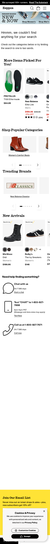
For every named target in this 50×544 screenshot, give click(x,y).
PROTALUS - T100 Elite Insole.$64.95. (13, 86)
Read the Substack (38, 2)
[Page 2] (23, 165)
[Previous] (12, 164)
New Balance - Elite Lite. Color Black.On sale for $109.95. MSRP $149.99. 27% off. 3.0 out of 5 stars (34, 93)
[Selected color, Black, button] (27, 97)
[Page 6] (30, 165)
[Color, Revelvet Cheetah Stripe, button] (35, 249)
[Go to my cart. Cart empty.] (38, 8)
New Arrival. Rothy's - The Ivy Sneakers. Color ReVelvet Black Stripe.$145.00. (35, 243)
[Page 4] (27, 206)
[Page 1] (20, 165)
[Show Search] (32, 8)
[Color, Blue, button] (31, 97)
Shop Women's (28, 22)
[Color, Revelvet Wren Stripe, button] (31, 249)
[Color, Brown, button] (9, 249)
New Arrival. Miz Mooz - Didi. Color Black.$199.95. (13, 243)
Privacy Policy (31, 522)
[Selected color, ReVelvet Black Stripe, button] (27, 249)
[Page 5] (28, 165)
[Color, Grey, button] (36, 97)
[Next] (38, 164)
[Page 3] (25, 206)
